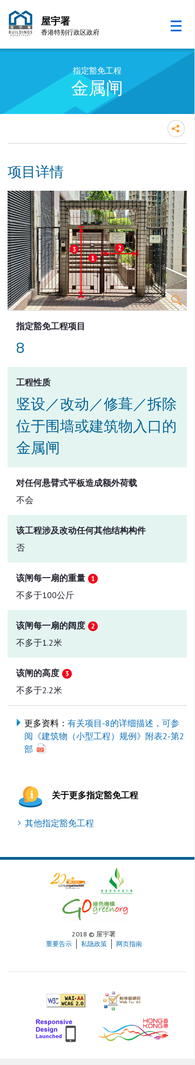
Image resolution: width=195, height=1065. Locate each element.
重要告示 (59, 944)
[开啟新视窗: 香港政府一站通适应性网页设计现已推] (57, 1028)
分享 (176, 128)
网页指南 (129, 944)
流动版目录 (176, 26)
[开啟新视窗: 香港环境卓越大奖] (116, 880)
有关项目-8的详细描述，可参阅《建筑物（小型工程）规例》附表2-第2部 (104, 736)
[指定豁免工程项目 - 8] (97, 250)
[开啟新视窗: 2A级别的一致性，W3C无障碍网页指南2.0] (65, 996)
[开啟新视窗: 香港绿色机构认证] (95, 908)
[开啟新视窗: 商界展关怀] (67, 880)
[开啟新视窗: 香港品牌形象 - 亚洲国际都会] (133, 1028)
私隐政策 (94, 944)
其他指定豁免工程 (59, 823)
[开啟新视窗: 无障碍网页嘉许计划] (121, 996)
